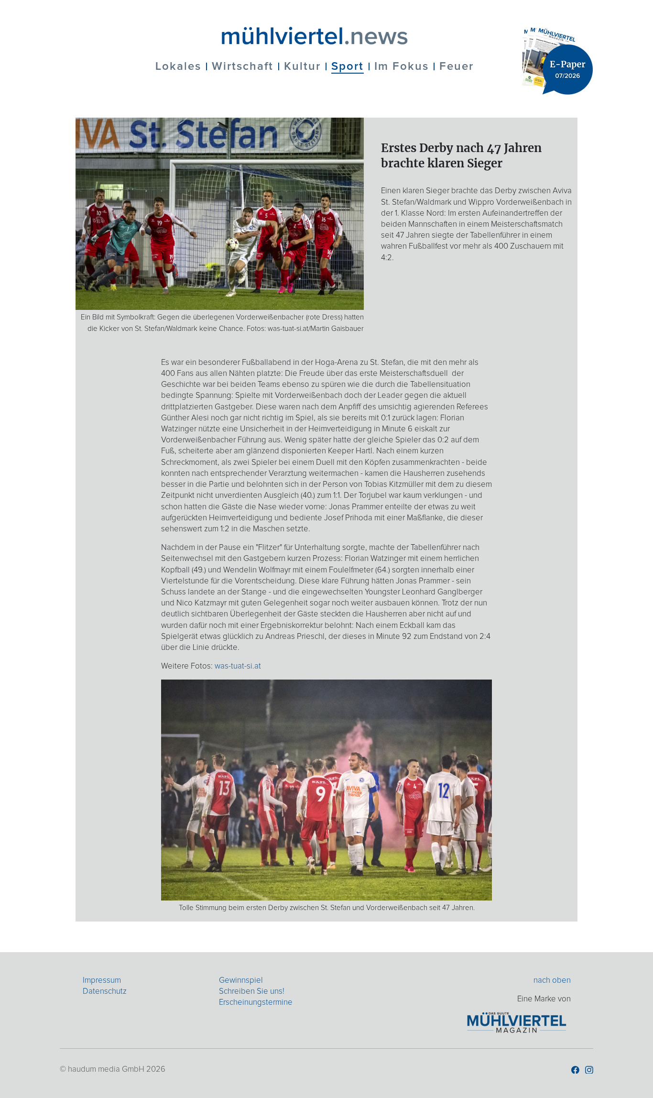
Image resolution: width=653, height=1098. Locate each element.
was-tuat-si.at (238, 666)
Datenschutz (105, 992)
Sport (347, 66)
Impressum (102, 981)
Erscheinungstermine (256, 1003)
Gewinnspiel (241, 981)
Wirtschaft (242, 66)
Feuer (456, 66)
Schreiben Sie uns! (251, 992)
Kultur (302, 66)
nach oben (552, 981)
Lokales (178, 66)
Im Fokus (401, 66)
